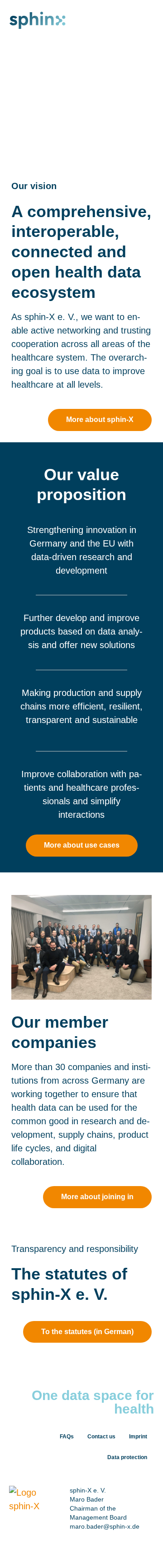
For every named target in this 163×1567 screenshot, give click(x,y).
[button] (152, 19)
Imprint (138, 1436)
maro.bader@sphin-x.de (104, 1526)
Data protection (127, 1457)
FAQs (67, 1436)
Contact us (101, 1436)
